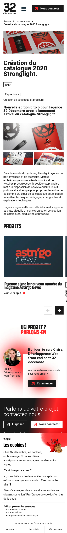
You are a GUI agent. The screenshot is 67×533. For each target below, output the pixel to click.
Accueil (7, 21)
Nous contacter (50, 9)
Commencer (45, 384)
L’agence (18, 424)
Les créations (23, 21)
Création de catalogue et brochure (23, 100)
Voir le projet (12, 293)
